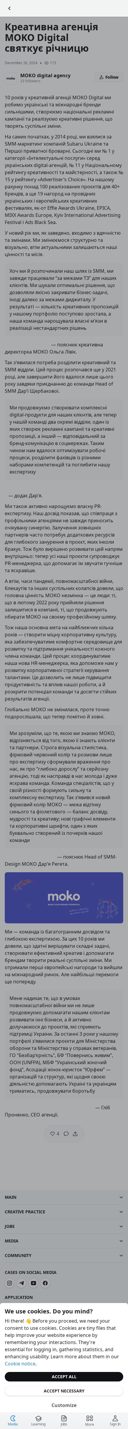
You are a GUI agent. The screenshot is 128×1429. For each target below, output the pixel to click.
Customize (64, 1405)
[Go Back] (9, 8)
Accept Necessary (64, 1391)
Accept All (64, 1376)
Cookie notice (20, 1363)
